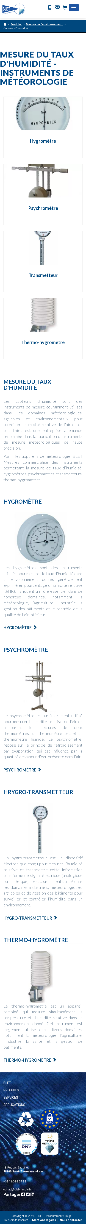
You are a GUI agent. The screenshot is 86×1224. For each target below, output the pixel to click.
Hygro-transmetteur (27, 918)
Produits (11, 1090)
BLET (7, 1083)
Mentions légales (44, 1220)
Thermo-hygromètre (43, 342)
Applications (14, 1105)
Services (10, 1097)
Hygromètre (43, 141)
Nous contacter (71, 1220)
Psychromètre (43, 208)
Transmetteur (43, 275)
